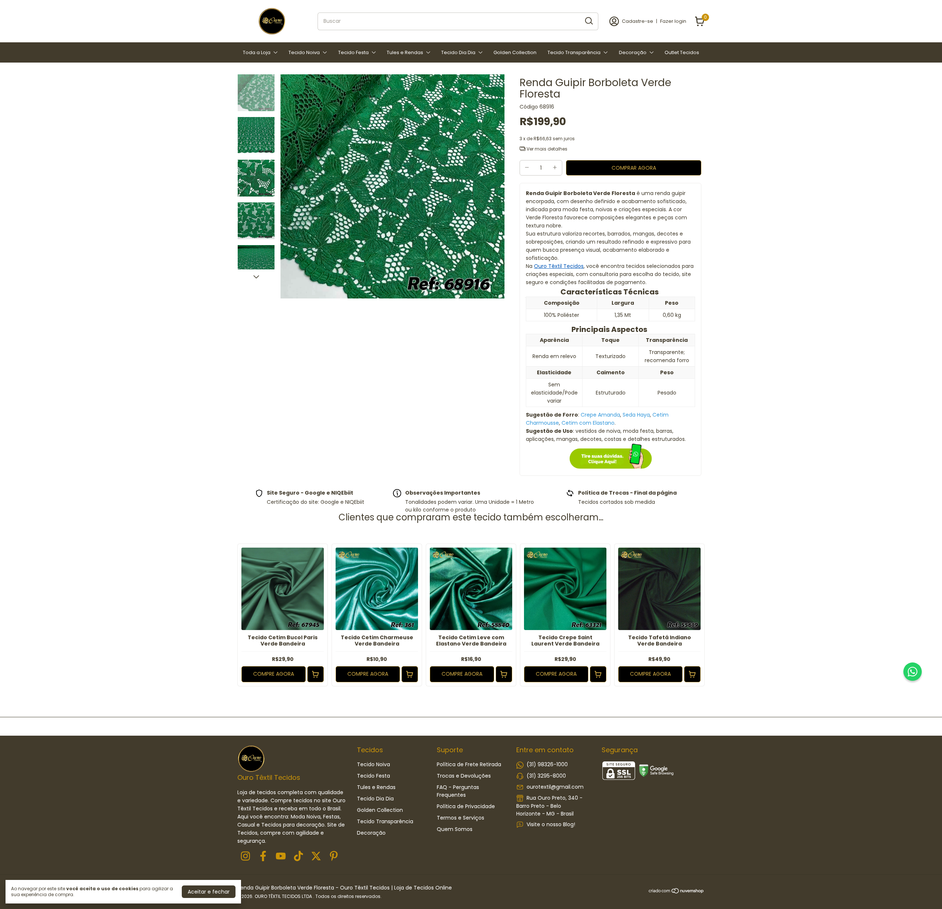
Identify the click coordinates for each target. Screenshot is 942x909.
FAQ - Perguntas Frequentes (458, 791)
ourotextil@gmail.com (555, 786)
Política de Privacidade (466, 806)
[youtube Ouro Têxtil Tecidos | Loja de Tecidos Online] (281, 856)
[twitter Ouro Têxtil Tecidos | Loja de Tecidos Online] (316, 856)
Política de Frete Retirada (469, 764)
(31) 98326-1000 (547, 764)
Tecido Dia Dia (458, 52)
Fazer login (673, 21)
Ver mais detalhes (546, 149)
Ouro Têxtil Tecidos (559, 266)
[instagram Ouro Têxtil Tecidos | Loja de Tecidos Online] (245, 856)
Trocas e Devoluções (464, 775)
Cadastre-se (637, 21)
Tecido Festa (353, 52)
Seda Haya (636, 414)
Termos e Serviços (460, 817)
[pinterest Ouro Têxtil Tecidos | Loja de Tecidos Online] (334, 856)
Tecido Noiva (304, 52)
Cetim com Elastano (588, 423)
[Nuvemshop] (676, 892)
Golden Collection (514, 52)
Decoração (633, 52)
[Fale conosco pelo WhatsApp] (912, 671)
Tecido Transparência (574, 52)
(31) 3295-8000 (546, 775)
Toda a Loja (256, 52)
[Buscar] (588, 21)
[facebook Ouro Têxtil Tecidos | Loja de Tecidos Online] (263, 856)
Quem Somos (454, 829)
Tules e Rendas (405, 52)
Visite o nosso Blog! (551, 824)
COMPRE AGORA (273, 674)
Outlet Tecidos (682, 52)
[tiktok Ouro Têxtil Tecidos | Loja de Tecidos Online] (298, 856)
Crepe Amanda (600, 414)
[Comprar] (315, 674)
